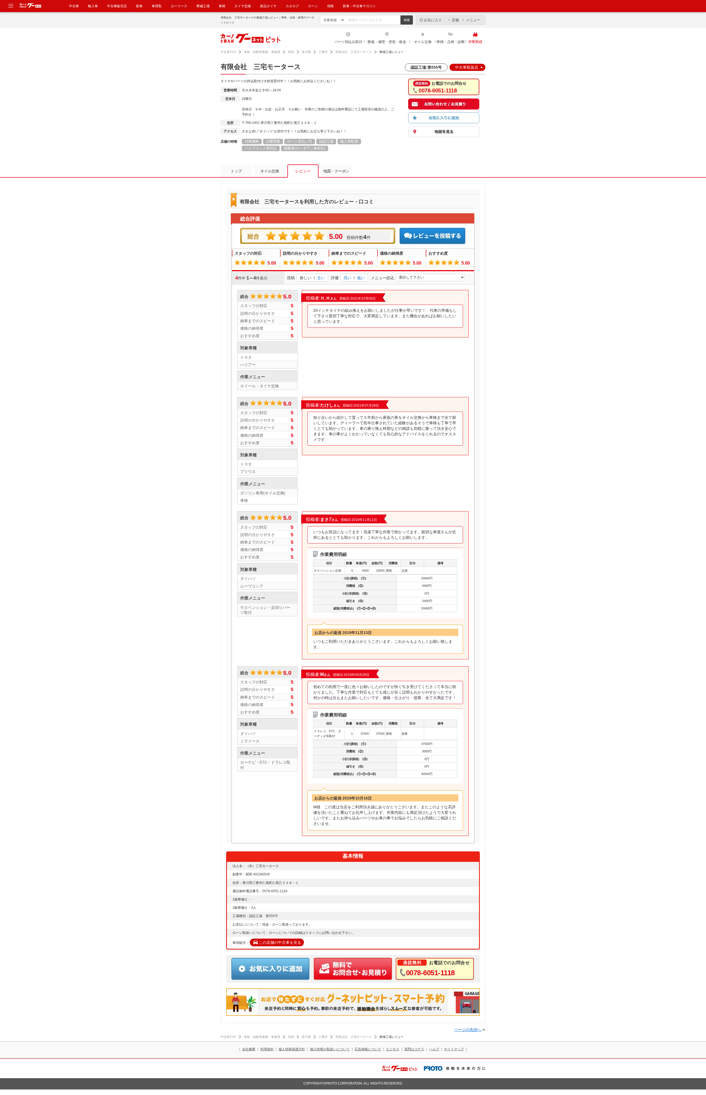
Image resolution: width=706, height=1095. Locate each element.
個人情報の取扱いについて (330, 1049)
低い (361, 278)
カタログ (292, 6)
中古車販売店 (117, 6)
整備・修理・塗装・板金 (386, 42)
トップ (236, 171)
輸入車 (93, 6)
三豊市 (323, 52)
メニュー (473, 20)
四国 (291, 52)
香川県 (306, 52)
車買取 (157, 6)
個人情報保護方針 (292, 1049)
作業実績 (475, 42)
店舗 (455, 20)
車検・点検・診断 (451, 42)
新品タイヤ (268, 6)
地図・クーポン (336, 171)
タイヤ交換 (242, 6)
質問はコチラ (414, 1049)
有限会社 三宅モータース (353, 52)
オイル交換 (423, 42)
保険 (330, 6)
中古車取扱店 (466, 67)
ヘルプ (434, 1049)
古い (321, 278)
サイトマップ (454, 1049)
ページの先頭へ (467, 1029)
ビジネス (392, 1049)
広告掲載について (368, 1049)
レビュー (302, 171)
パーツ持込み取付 (348, 42)
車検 (222, 6)
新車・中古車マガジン (359, 6)
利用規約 (267, 1049)
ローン (313, 6)
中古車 (74, 6)
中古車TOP (228, 52)
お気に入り (433, 20)
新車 (139, 6)
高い (347, 278)
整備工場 (203, 6)
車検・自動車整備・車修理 (262, 52)
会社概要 (248, 1049)
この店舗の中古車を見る (280, 942)
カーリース (179, 6)
